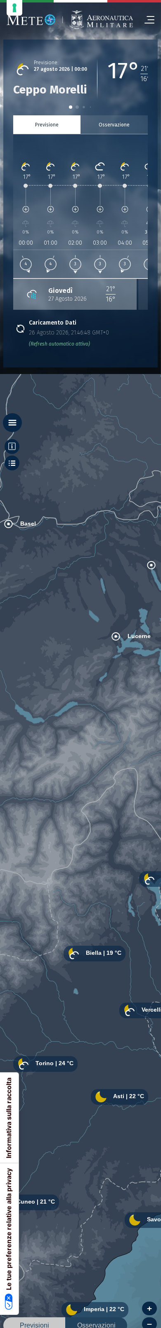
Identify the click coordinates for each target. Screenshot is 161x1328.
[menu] (146, 20)
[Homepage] (31, 20)
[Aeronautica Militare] (101, 19)
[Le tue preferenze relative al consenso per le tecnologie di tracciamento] (14, 8)
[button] (70, 107)
